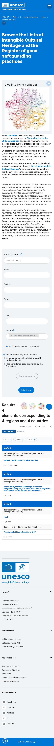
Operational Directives (11, 670)
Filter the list (26, 390)
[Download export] (49, 408)
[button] (4, 24)
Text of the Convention (11, 666)
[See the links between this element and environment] (33, 406)
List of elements (8, 431)
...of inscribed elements (11, 639)
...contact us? (7, 619)
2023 (9, 440)
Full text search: (12, 254)
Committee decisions (10, 681)
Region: (7, 284)
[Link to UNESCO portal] (18, 5)
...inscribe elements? (10, 604)
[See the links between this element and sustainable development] (41, 406)
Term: (9, 330)
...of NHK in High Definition (12, 646)
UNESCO (5, 17)
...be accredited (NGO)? (11, 612)
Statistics (20, 431)
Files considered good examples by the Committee (24, 365)
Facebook (11, 702)
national (35, 346)
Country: (8, 299)
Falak (6, 517)
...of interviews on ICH (11, 643)
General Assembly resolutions (14, 677)
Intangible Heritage (30, 17)
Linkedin (10, 724)
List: (7, 315)
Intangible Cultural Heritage (14, 9)
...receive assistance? (10, 601)
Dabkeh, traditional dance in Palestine (21, 460)
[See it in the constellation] (24, 406)
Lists (44, 17)
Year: (6, 269)
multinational (21, 346)
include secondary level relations (21, 354)
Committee (11, 135)
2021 (32, 440)
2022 (20, 440)
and (39, 426)
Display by (21, 426)
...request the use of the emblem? (15, 616)
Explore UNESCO (25, 742)
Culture (16, 17)
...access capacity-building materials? (17, 608)
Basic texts (6, 674)
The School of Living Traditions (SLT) (20, 532)
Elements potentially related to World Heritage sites (23, 359)
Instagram (11, 707)
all (10, 346)
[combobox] (27, 275)
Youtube (10, 713)
